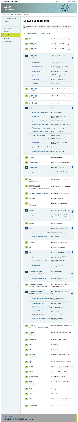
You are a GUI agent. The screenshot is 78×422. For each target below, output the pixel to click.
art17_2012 (33, 89)
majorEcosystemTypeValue (42, 139)
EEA (11, 1)
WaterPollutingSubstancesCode (42, 318)
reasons (36, 79)
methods (36, 75)
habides (32, 242)
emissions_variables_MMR (42, 233)
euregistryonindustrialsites (39, 193)
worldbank (33, 406)
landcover (32, 340)
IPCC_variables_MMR (40, 236)
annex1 (36, 257)
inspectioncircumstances (41, 260)
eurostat (32, 198)
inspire (31, 332)
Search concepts (46, 33)
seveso (31, 382)
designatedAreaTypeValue (41, 121)
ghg (30, 228)
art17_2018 (33, 96)
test (30, 389)
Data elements (8, 28)
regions (36, 142)
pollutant (37, 265)
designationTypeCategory (41, 124)
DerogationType (39, 303)
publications (33, 377)
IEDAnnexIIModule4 (36, 291)
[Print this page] (62, 1)
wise (30, 399)
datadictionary (34, 162)
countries (37, 71)
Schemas (6, 31)
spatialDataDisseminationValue (42, 147)
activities (37, 62)
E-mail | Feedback (9, 416)
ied (30, 252)
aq (30, 39)
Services (6, 38)
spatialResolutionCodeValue (42, 151)
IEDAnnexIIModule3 (36, 284)
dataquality (33, 167)
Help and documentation (11, 18)
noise (31, 372)
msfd (31, 367)
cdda (31, 108)
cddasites (37, 116)
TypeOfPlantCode (39, 311)
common (32, 157)
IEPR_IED (32, 325)
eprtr (31, 179)
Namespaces (7, 41)
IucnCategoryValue (39, 135)
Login (59, 1)
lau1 (30, 345)
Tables (5, 25)
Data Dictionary (18, 14)
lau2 (30, 350)
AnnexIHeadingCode (40, 278)
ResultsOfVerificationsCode (42, 307)
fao (30, 203)
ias (30, 247)
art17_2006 (33, 56)
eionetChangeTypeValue (41, 131)
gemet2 (31, 223)
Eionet (11, 14)
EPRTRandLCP (34, 186)
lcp (30, 362)
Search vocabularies (31, 33)
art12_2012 (33, 44)
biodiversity (33, 103)
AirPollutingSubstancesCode (42, 298)
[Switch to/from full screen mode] (65, 1)
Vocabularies (8, 35)
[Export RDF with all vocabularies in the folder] (72, 58)
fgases (31, 210)
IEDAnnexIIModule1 (36, 272)
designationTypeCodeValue (42, 128)
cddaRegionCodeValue (41, 112)
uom (30, 394)
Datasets (6, 21)
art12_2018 (33, 49)
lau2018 (32, 355)
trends (36, 83)
